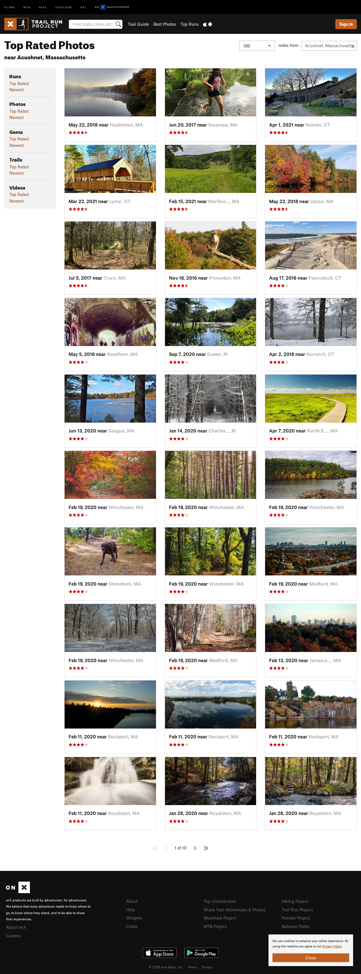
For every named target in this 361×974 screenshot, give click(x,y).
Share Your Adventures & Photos (234, 909)
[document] (310, 950)
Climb (9, 7)
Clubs (131, 926)
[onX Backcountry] (112, 7)
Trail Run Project (297, 909)
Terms (192, 967)
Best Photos (164, 24)
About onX (16, 927)
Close (310, 957)
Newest (16, 89)
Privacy (207, 967)
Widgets (134, 917)
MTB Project (215, 926)
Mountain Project (220, 917)
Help (130, 909)
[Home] (36, 24)
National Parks (295, 926)
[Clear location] (353, 46)
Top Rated (19, 83)
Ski (83, 7)
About (132, 901)
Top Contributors (220, 901)
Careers (13, 935)
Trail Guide (138, 24)
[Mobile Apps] (207, 24)
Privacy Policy (332, 946)
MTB (26, 7)
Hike (43, 7)
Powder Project (295, 917)
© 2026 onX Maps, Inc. (166, 967)
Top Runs (189, 24)
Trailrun (63, 7)
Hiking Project (294, 901)
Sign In (346, 24)
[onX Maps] (18, 891)
